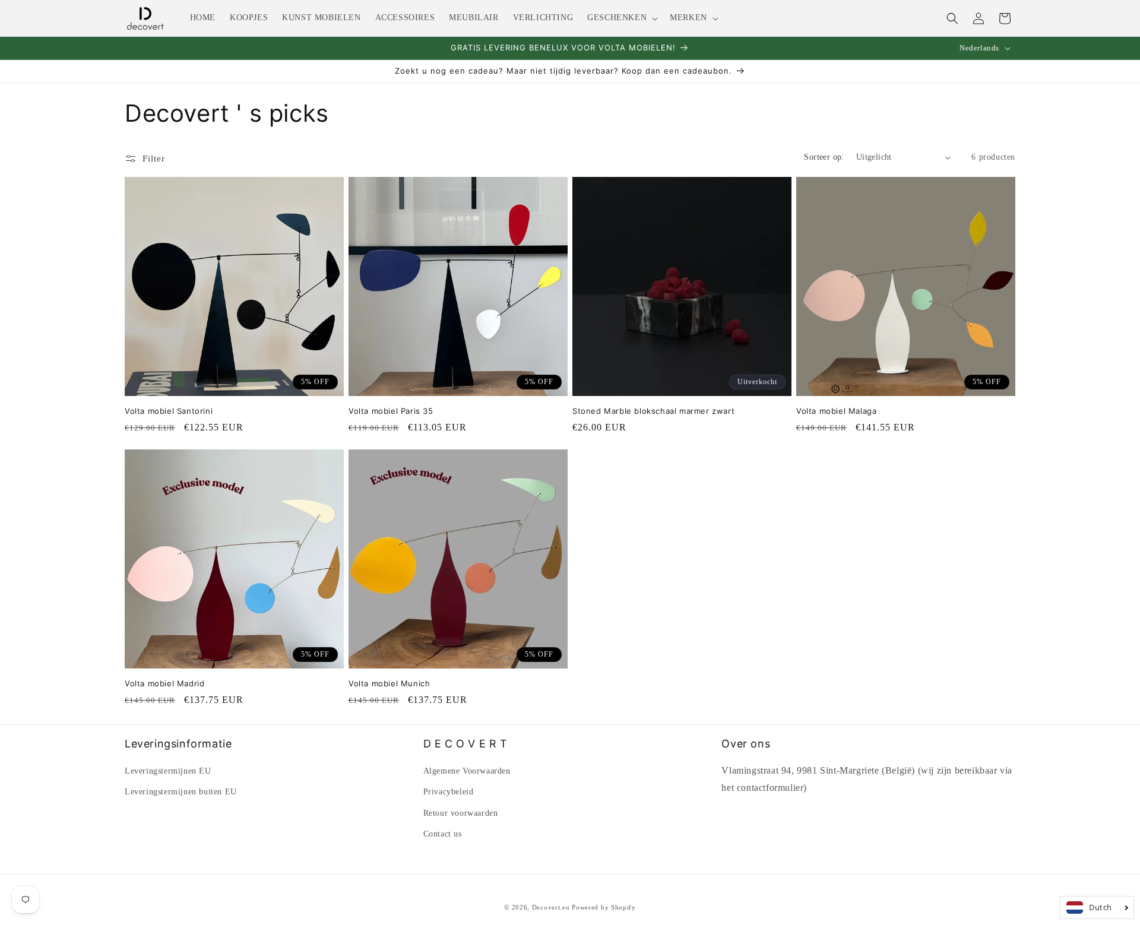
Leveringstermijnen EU (168, 770)
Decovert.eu (551, 907)
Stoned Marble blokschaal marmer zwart (653, 411)
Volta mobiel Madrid (164, 683)
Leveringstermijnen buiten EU (181, 791)
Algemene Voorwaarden (467, 770)
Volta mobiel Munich (389, 683)
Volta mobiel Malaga (836, 411)
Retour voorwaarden (460, 813)
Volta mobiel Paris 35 (391, 411)
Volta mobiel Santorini (169, 411)
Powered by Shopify (604, 907)
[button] (621, 17)
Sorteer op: (824, 157)
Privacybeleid (448, 791)
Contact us (442, 833)
